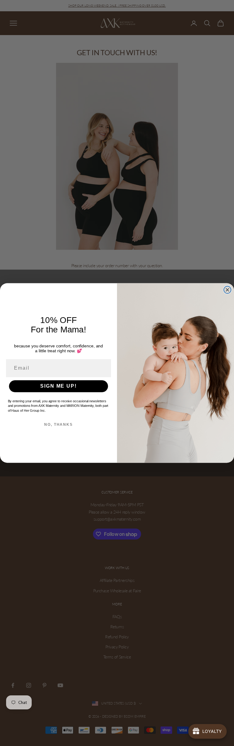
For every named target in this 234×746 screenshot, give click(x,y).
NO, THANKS (58, 424)
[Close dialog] (227, 289)
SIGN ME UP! (58, 386)
